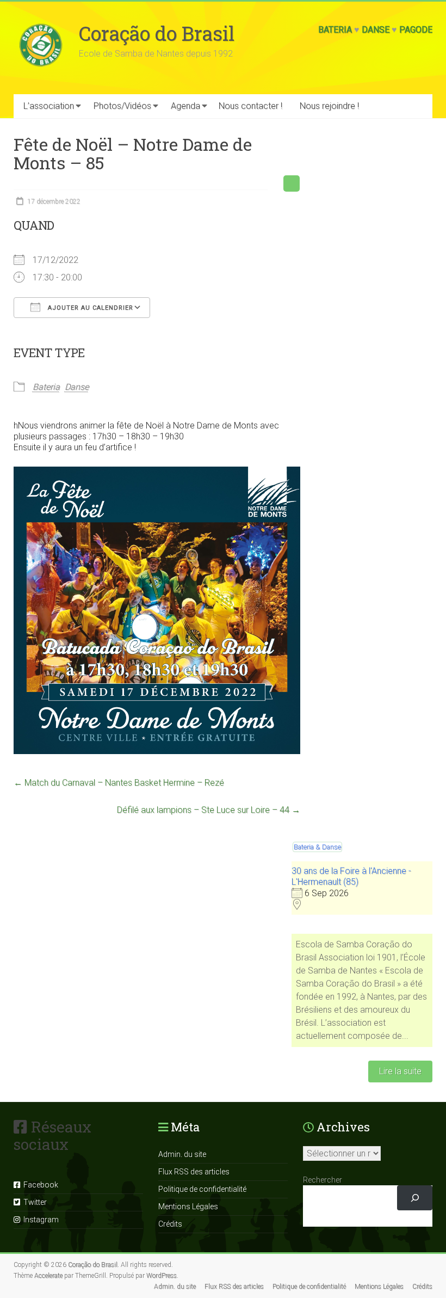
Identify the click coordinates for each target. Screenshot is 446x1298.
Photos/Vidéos (122, 106)
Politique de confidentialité (202, 1189)
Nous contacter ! (250, 106)
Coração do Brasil (156, 33)
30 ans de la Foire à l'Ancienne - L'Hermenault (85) (351, 876)
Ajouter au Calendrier (89, 307)
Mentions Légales (188, 1206)
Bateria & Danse (317, 847)
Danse (375, 30)
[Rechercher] (414, 1198)
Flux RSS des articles (194, 1171)
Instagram (39, 1219)
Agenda (185, 106)
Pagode (415, 30)
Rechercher (322, 1179)
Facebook (39, 1184)
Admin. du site (182, 1154)
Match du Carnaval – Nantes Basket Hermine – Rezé (119, 782)
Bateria (335, 30)
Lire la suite (400, 1071)
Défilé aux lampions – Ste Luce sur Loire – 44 (208, 810)
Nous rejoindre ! (329, 106)
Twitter (33, 1202)
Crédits (170, 1224)
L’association (48, 106)
